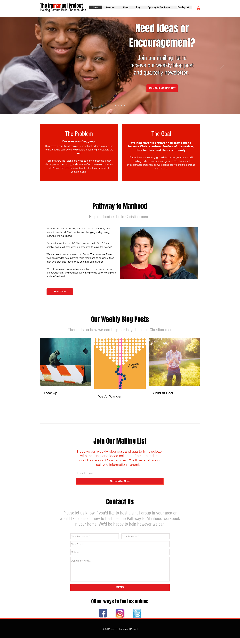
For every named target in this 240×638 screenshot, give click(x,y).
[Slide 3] (121, 105)
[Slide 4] (124, 105)
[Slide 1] (115, 105)
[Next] (222, 65)
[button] (198, 8)
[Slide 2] (118, 105)
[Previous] (18, 65)
